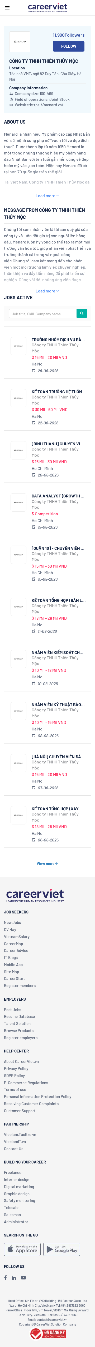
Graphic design (17, 1193)
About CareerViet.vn (21, 1061)
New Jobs (12, 922)
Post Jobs (12, 1009)
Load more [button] (45, 195)
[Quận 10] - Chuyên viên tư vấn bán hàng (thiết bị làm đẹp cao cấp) (59, 548)
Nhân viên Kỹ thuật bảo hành (56, 704)
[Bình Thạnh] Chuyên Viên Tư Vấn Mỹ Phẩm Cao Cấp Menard (58, 443)
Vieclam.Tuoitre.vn (20, 1134)
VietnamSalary (17, 936)
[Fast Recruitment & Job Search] (47, 7)
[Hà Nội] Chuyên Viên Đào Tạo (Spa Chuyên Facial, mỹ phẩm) (58, 756)
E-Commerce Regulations (26, 1082)
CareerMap (13, 943)
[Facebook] (5, 1278)
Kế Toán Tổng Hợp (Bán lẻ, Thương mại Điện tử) (59, 600)
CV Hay (10, 929)
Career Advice (16, 950)
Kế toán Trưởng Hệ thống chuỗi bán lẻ (58, 391)
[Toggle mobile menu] (7, 8)
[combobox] (43, 313)
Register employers (20, 1037)
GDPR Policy (14, 1075)
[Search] (82, 313)
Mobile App (13, 964)
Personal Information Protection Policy (37, 1096)
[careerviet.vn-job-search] (22, 1249)
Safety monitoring (19, 1200)
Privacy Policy (16, 1068)
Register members (20, 985)
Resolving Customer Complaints (31, 1103)
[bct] (47, 1333)
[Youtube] (23, 1278)
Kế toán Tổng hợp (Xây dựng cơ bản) (55, 808)
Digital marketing (19, 1186)
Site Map (11, 971)
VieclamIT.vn (15, 1141)
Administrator (16, 1221)
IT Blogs (11, 957)
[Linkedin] (14, 1278)
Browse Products (19, 1030)
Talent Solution (17, 1023)
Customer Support (20, 1110)
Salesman (12, 1214)
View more (46, 863)
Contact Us (13, 1148)
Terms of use (15, 1089)
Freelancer (13, 1172)
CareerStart (14, 978)
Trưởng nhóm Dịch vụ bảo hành (58, 339)
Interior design (16, 1179)
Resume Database (19, 1016)
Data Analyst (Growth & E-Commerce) (58, 495)
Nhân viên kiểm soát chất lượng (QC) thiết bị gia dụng (58, 652)
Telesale (11, 1207)
